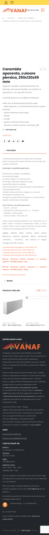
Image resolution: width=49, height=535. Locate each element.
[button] (36, 290)
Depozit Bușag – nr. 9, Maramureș (23, 503)
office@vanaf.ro (9, 461)
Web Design (25, 530)
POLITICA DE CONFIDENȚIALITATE (15, 438)
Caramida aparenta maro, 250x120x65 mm (19, 252)
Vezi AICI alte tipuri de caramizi (14, 275)
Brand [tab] (10, 281)
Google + (18, 141)
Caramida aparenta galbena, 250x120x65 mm (20, 247)
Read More (19, 300)
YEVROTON (7, 135)
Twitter (9, 141)
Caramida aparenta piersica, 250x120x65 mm (20, 255)
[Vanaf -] (15, 10)
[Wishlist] (12, 2)
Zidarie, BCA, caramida (9, 323)
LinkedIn (14, 141)
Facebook (5, 141)
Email (23, 141)
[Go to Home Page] (3, 18)
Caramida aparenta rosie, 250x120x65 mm (19, 250)
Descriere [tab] (11, 150)
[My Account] (6, 2)
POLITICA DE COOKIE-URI (12, 434)
